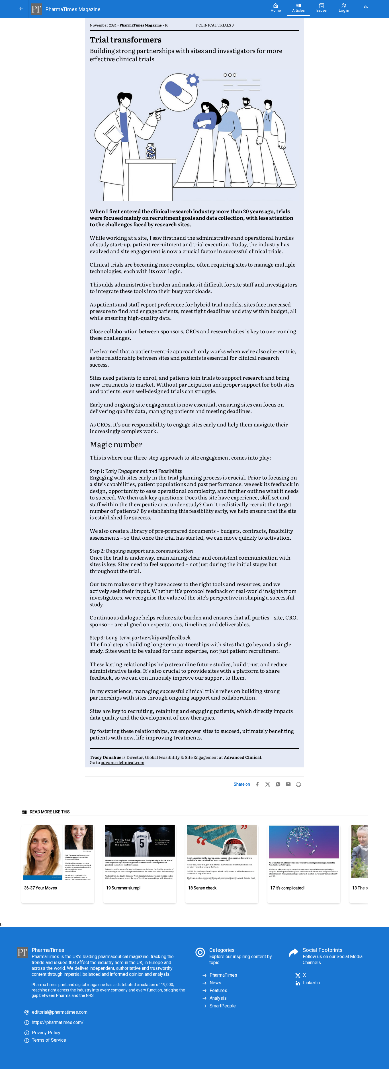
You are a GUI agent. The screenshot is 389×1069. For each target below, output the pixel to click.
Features (218, 990)
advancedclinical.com (122, 762)
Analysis (218, 998)
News (215, 982)
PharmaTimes (223, 975)
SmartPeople (223, 1006)
